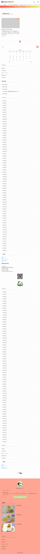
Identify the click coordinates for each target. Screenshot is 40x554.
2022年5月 (5, 218)
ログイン (3, 464)
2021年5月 (5, 245)
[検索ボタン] (34, 2)
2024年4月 (5, 165)
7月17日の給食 (4, 89)
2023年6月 (5, 188)
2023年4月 (5, 192)
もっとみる (20, 497)
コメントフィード (5, 259)
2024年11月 (5, 149)
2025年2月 (5, 142)
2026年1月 (5, 116)
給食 (4, 68)
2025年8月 (5, 128)
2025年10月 (5, 123)
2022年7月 (5, 213)
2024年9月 (5, 153)
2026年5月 (5, 107)
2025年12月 (5, 119)
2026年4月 (5, 301)
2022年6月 (5, 215)
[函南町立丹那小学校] (7, 2)
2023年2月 (5, 197)
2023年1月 (5, 199)
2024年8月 (5, 347)
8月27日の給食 (4, 84)
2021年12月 (5, 229)
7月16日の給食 (4, 93)
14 (13, 56)
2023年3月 (5, 195)
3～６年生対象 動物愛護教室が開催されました (10, 91)
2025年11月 (5, 121)
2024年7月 (5, 158)
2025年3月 (5, 331)
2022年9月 (5, 400)
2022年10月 (5, 206)
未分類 (4, 77)
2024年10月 (5, 151)
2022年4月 (5, 220)
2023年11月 (5, 176)
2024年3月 (5, 167)
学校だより (5, 75)
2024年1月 (5, 172)
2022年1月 (5, 227)
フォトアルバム (5, 72)
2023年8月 (5, 183)
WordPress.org (4, 260)
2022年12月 (5, 202)
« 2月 (9, 61)
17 (23, 56)
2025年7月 (5, 130)
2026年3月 (5, 112)
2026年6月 (5, 105)
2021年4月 (5, 248)
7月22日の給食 (4, 86)
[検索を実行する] (37, 47)
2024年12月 (5, 146)
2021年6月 (5, 243)
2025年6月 (5, 324)
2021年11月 (5, 423)
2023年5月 (5, 190)
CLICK (24, 6)
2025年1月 (5, 144)
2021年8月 (5, 430)
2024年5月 (5, 354)
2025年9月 (5, 126)
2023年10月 (5, 370)
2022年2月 (5, 225)
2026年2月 (5, 114)
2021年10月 (5, 234)
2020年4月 (5, 250)
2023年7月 (5, 377)
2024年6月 (5, 160)
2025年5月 (5, 135)
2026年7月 (5, 103)
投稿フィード (4, 258)
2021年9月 (5, 236)
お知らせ (4, 70)
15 (16, 56)
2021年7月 (5, 241)
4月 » (31, 61)
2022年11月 (5, 204)
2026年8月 (5, 100)
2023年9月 (5, 181)
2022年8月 (5, 211)
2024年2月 (5, 169)
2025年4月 (5, 137)
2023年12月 (5, 174)
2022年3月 (5, 222)
